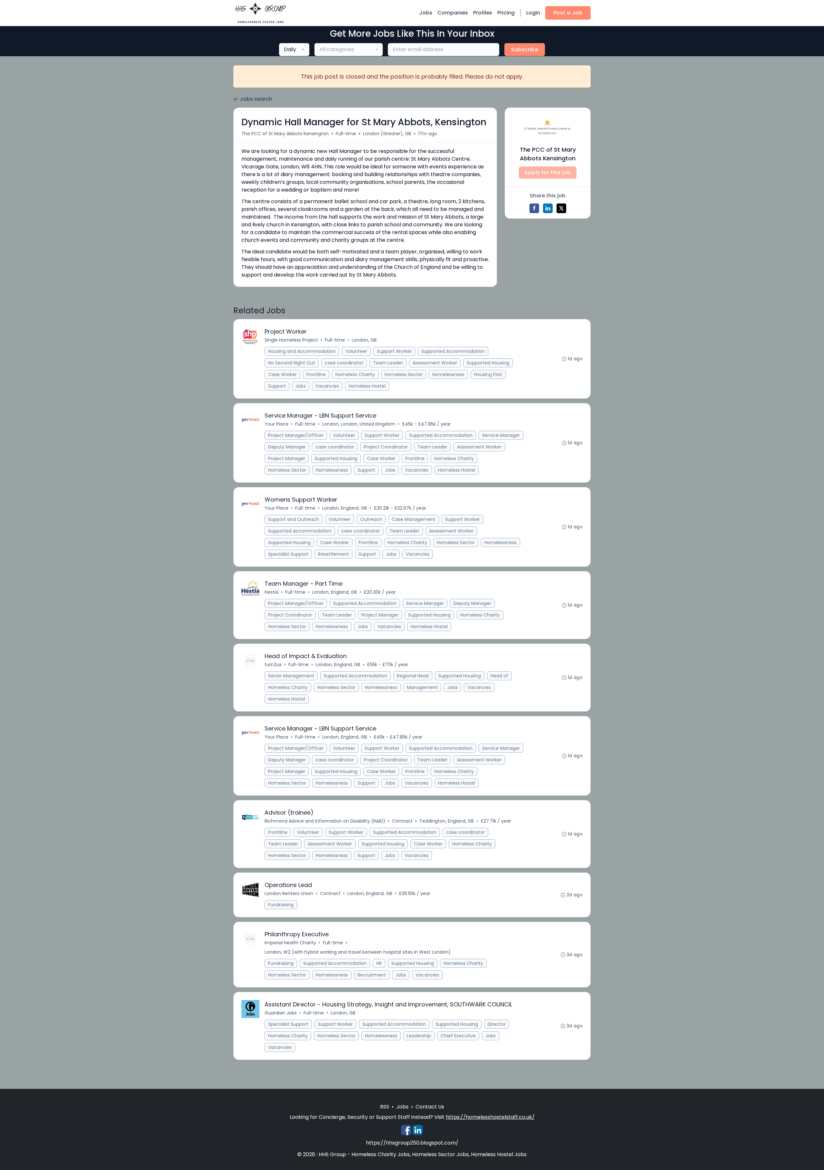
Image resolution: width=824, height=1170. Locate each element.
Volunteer (356, 351)
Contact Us (430, 1106)
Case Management (413, 519)
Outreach (371, 519)
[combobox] (294, 49)
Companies (452, 12)
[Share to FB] (534, 208)
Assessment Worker (435, 363)
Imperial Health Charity (290, 942)
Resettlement (333, 554)
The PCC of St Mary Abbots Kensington (285, 133)
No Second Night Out (291, 363)
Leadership (419, 1036)
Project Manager (286, 458)
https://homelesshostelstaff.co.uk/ (490, 1117)
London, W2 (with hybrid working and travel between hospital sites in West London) (358, 952)
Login (533, 12)
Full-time (346, 133)
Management (422, 687)
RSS (384, 1106)
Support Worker (394, 351)
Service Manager (501, 435)
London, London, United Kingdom (358, 424)
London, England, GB (344, 508)
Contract (402, 821)
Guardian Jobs (281, 1013)
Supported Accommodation (453, 351)
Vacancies (327, 386)
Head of (499, 676)
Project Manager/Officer (295, 435)
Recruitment (372, 975)
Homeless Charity (355, 374)
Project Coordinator (386, 447)
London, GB (364, 340)
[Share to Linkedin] (548, 208)
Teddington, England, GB (446, 821)
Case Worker (282, 374)
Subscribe (524, 49)
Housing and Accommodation (302, 351)
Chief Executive (458, 1036)
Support (277, 386)
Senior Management (291, 676)
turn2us (273, 664)
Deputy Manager (287, 447)
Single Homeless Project (291, 340)
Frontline (316, 374)
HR (379, 963)
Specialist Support (288, 554)
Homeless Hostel (367, 386)
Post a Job (568, 12)
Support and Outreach (293, 519)
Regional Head (413, 676)
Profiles (482, 12)
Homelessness (448, 374)
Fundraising (281, 904)
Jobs (425, 12)
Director (497, 1024)
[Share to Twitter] (561, 208)
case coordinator (344, 363)
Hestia (271, 592)
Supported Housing (488, 363)
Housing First (488, 374)
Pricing (506, 12)
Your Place (276, 424)
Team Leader (388, 363)
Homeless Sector (404, 374)
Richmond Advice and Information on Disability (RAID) (325, 821)
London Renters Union (289, 893)
